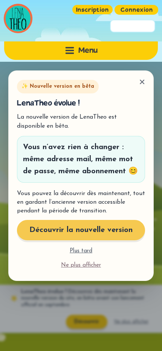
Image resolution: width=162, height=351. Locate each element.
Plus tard (81, 251)
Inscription (92, 10)
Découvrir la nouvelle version (81, 230)
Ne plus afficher (81, 265)
